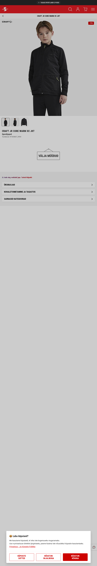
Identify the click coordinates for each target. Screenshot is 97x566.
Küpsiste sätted (22, 557)
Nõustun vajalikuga (48, 557)
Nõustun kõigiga (75, 557)
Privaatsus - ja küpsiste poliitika (22, 547)
